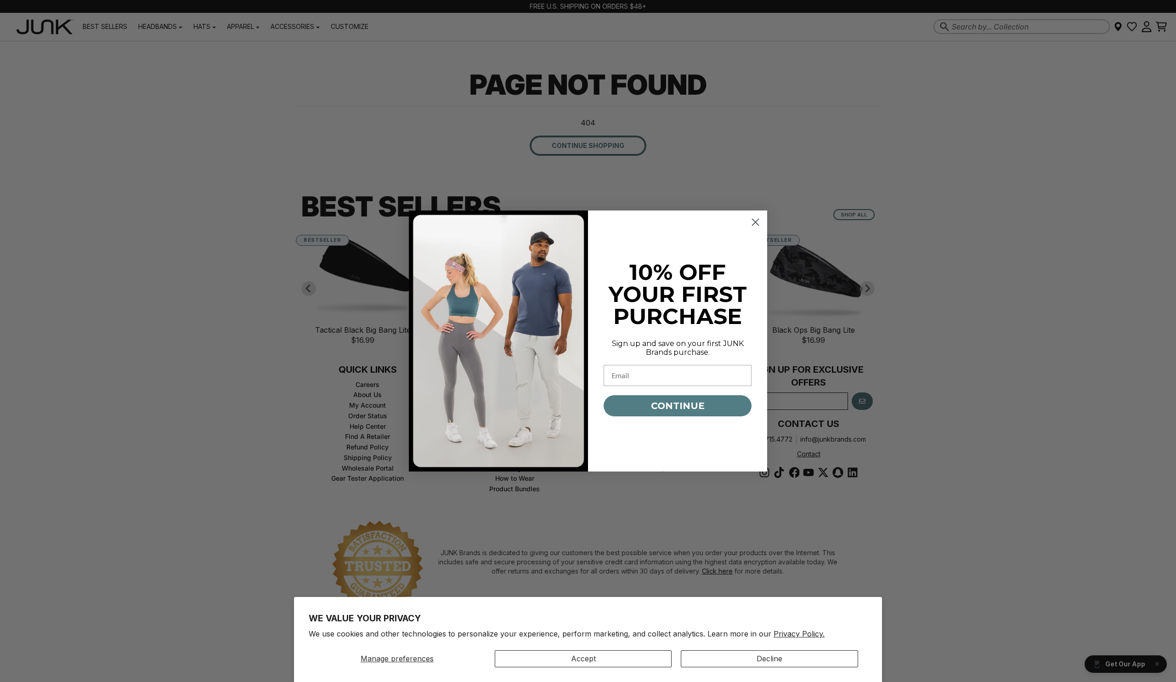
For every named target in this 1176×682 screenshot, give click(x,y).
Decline (769, 658)
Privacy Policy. (799, 633)
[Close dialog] (755, 222)
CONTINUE (678, 405)
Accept (583, 658)
